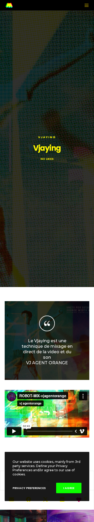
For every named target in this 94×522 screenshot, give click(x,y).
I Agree (68, 488)
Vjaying (47, 137)
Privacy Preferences (29, 488)
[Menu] (85, 5)
